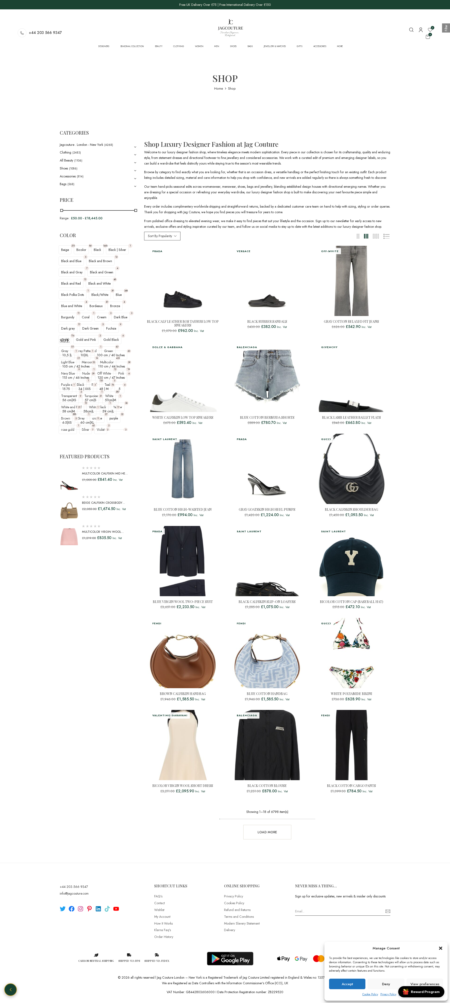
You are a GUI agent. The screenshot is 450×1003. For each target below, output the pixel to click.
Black (97, 249)
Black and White (99, 283)
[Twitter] (63, 909)
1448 (105, 245)
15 (85, 279)
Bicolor (81, 249)
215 (73, 245)
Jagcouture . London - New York (81, 144)
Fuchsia (111, 328)
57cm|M (110, 400)
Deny (386, 984)
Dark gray (68, 328)
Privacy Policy (388, 994)
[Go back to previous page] (10, 989)
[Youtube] (116, 909)
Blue (119, 294)
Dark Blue (120, 317)
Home (218, 88)
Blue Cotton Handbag (267, 694)
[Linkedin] (98, 909)
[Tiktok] (107, 909)
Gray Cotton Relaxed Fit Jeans (351, 322)
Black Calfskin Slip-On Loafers (267, 602)
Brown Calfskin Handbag (183, 694)
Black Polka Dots (72, 294)
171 (72, 347)
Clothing (65, 152)
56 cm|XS (69, 400)
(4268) (108, 145)
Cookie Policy (370, 994)
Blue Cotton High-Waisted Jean (183, 510)
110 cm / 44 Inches (111, 366)
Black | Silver (117, 249)
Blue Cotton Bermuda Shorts (267, 418)
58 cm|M (68, 411)
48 (115, 279)
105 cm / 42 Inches (76, 366)
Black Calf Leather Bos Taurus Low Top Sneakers (183, 324)
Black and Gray (71, 272)
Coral (86, 317)
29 (93, 373)
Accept (347, 984)
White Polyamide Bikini (351, 694)
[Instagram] (80, 909)
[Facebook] (72, 909)
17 (79, 324)
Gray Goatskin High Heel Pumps (267, 510)
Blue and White (71, 306)
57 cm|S (90, 400)
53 (94, 362)
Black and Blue (71, 261)
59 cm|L (108, 411)
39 (112, 290)
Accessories (68, 176)
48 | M (104, 388)
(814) (80, 176)
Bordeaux (96, 306)
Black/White (99, 294)
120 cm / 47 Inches (111, 377)
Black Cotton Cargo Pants (351, 786)
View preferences (424, 984)
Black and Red (71, 283)
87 (117, 347)
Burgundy (67, 317)
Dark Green (90, 328)
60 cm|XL (87, 422)
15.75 (66, 388)
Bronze (115, 306)
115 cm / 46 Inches (75, 377)
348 (126, 290)
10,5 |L (67, 355)
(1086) (73, 168)
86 (90, 245)
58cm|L (88, 411)
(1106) (78, 160)
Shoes (64, 168)
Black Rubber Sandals (267, 322)
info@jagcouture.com (74, 893)
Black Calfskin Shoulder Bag (351, 510)
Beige (65, 249)
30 (107, 302)
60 (129, 351)
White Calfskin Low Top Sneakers (182, 418)
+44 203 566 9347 (45, 32)
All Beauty (66, 160)
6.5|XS (67, 422)
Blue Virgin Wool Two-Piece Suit (183, 602)
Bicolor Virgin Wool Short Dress (182, 786)
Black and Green (101, 272)
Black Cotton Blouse (267, 786)
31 (101, 396)
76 (113, 384)
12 (116, 257)
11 (78, 313)
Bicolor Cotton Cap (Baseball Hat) (351, 602)
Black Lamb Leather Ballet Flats (351, 418)
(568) (71, 184)
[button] (440, 948)
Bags (63, 184)
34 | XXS (85, 388)
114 (72, 335)
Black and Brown (100, 261)
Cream (101, 317)
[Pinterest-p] (89, 909)
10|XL (84, 355)
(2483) (76, 153)
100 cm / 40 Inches (111, 355)
